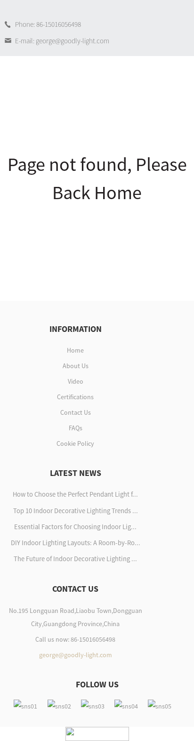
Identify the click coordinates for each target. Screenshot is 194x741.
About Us (76, 366)
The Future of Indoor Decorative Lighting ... (75, 559)
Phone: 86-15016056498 (48, 24)
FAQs (75, 428)
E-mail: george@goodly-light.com (62, 40)
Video (75, 381)
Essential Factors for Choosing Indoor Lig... (75, 527)
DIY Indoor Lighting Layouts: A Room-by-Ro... (75, 543)
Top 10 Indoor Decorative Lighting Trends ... (75, 511)
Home (75, 350)
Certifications (75, 397)
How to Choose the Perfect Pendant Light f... (75, 494)
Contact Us (75, 412)
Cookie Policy (75, 443)
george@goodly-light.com (75, 655)
